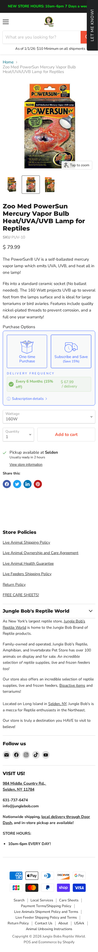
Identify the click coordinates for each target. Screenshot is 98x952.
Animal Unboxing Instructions (49, 929)
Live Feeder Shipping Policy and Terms (46, 917)
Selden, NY (57, 703)
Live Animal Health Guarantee (28, 563)
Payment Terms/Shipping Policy (46, 906)
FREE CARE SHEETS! (21, 595)
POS (27, 942)
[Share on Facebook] (7, 484)
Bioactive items (72, 685)
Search (19, 900)
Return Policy (14, 584)
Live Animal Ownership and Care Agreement (40, 552)
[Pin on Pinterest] (38, 484)
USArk (79, 923)
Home (8, 62)
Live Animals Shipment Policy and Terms (46, 911)
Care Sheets (68, 900)
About (63, 923)
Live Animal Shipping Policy (26, 542)
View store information (26, 465)
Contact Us (43, 923)
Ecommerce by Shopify (56, 942)
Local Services (41, 900)
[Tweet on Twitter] (17, 484)
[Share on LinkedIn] (27, 484)
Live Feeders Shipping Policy (27, 574)
